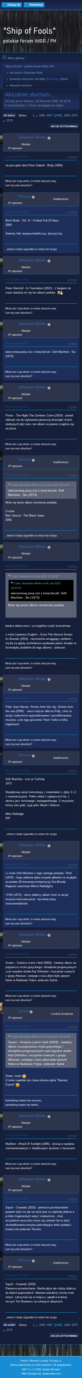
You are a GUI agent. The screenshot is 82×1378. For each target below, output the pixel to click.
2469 (67, 115)
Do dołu (9, 115)
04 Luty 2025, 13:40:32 (17, 279)
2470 (74, 115)
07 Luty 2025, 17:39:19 (17, 1275)
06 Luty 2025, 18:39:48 (17, 954)
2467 (49, 115)
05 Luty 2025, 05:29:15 (17, 406)
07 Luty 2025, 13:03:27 (17, 1198)
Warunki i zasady (39, 1360)
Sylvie (63, 79)
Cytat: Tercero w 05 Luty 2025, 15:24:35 (34, 576)
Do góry (9, 1325)
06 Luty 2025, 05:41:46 (17, 698)
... (37, 115)
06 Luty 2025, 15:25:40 (17, 864)
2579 (9, 120)
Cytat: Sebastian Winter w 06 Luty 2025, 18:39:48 (40, 1036)
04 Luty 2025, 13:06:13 (17, 211)
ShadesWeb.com (51, 1373)
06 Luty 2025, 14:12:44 (17, 770)
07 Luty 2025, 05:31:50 (17, 1135)
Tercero (24, 196)
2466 (42, 115)
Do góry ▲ (56, 1360)
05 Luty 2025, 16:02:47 (17, 566)
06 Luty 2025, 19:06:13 (17, 1026)
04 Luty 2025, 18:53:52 (17, 343)
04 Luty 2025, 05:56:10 (17, 156)
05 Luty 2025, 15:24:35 (17, 475)
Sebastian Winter (32, 137)
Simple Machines (51, 1369)
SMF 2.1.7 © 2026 (31, 1369)
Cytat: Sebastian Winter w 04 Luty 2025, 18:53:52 (40, 485)
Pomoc (24, 1360)
